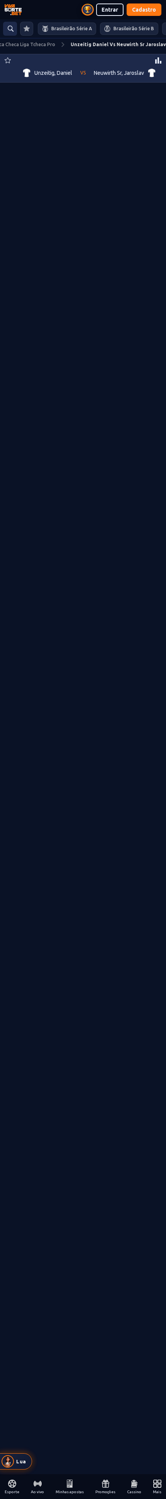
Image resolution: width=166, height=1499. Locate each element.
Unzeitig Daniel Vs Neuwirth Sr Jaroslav (118, 44)
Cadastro (144, 10)
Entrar (110, 10)
